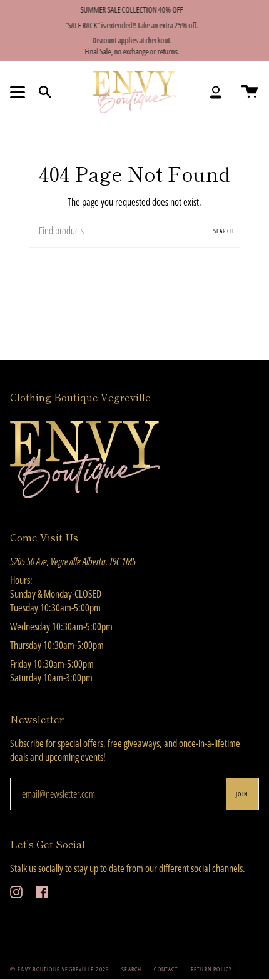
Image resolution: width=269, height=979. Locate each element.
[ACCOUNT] (215, 92)
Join (242, 794)
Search (223, 230)
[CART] (249, 92)
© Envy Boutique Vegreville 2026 (59, 969)
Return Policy (211, 969)
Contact (166, 969)
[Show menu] (19, 92)
